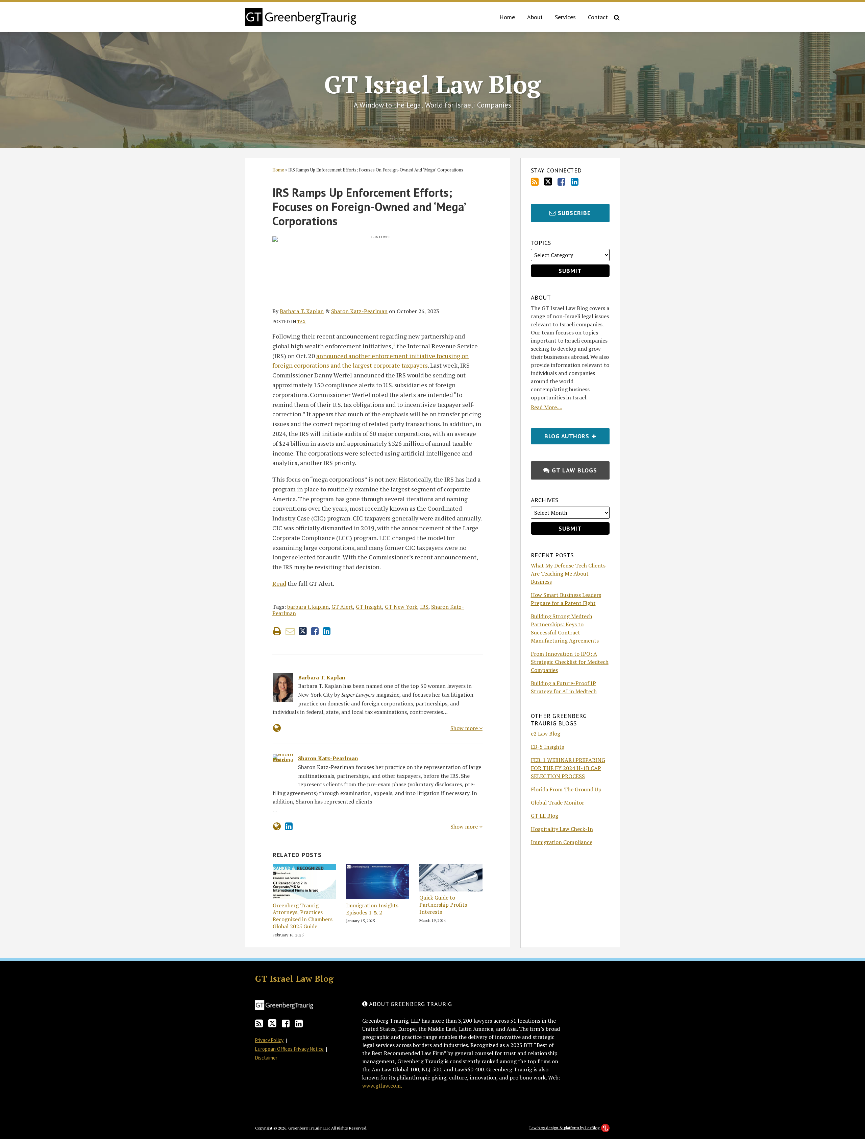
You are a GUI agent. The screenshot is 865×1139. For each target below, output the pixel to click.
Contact (598, 17)
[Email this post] (290, 631)
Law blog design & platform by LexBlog (564, 1127)
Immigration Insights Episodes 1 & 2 (372, 909)
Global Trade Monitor (557, 802)
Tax (301, 322)
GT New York (401, 606)
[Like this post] (315, 631)
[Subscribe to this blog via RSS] (535, 181)
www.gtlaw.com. (382, 1085)
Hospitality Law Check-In (562, 829)
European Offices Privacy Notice (289, 1049)
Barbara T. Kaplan (302, 311)
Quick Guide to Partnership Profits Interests (443, 904)
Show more (464, 728)
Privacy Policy (269, 1040)
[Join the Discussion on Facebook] (561, 181)
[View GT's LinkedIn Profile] (574, 181)
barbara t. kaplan (308, 606)
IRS (424, 606)
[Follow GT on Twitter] (548, 181)
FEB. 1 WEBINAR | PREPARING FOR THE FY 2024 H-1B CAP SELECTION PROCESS (568, 768)
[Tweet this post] (303, 631)
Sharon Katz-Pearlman (359, 311)
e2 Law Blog (545, 733)
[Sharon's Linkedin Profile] (289, 826)
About (535, 17)
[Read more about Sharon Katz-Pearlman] (277, 826)
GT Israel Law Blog (432, 84)
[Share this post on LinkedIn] (326, 631)
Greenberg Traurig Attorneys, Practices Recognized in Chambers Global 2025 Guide (302, 916)
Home (507, 17)
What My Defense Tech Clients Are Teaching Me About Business (568, 573)
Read (279, 583)
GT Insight (369, 606)
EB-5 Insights (547, 746)
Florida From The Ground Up (566, 789)
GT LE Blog (544, 815)
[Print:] (277, 631)
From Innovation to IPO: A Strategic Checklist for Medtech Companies (570, 662)
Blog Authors (561, 434)
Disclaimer (266, 1057)
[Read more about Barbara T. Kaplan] (277, 728)
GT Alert (342, 606)
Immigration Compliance (561, 842)
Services (565, 17)
